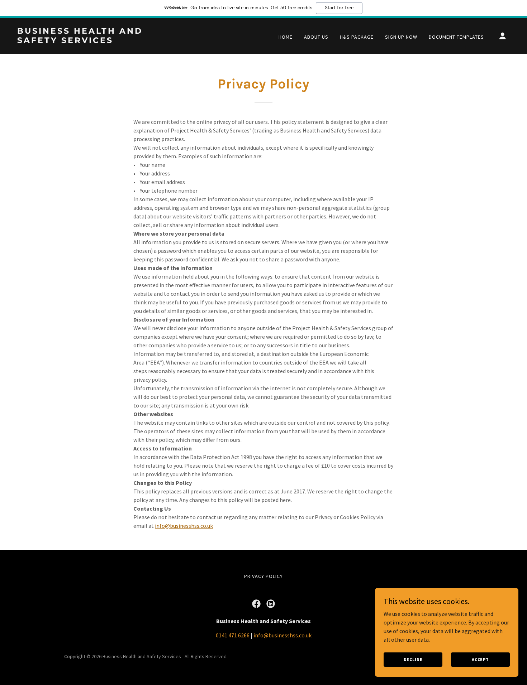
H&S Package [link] (357, 37)
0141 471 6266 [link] (233, 635)
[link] (86, 40)
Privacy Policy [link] (263, 576)
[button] (502, 36)
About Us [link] (316, 37)
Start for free (339, 7)
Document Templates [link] (456, 37)
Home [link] (286, 37)
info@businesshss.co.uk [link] (282, 635)
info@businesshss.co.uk (184, 525)
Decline (413, 659)
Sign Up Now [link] (401, 37)
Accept (480, 659)
